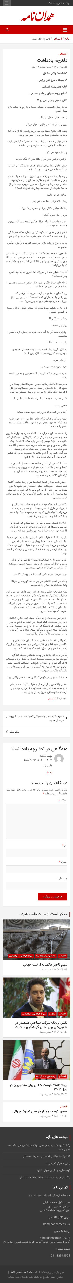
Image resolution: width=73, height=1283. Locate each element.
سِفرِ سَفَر (14, 732)
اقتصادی (62, 956)
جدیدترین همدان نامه (45, 956)
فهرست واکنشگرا (7, 3)
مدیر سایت (45, 67)
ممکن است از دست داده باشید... (42, 914)
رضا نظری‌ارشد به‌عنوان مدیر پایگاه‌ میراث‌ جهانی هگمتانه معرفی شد (39, 1147)
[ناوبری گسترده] (65, 29)
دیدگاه (62, 800)
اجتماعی (63, 54)
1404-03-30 (60, 1032)
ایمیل (63, 862)
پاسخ (49, 772)
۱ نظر (34, 67)
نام (64, 845)
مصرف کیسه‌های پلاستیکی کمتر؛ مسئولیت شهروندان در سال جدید (35, 718)
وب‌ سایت (62, 878)
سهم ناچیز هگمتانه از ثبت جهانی (45, 964)
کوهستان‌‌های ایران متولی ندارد (53, 1170)
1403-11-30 (60, 1116)
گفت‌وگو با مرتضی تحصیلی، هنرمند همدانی (46, 1156)
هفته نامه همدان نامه (22, 1272)
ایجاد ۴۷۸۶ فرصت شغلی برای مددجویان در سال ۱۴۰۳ (38, 1087)
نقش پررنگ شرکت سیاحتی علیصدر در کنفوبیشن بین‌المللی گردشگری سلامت (41, 1025)
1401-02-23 (60, 67)
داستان (51, 699)
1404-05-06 (60, 970)
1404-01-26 (60, 1094)
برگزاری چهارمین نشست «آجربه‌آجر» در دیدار (45, 1177)
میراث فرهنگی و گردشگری (21, 956)
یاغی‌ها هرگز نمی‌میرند (58, 1163)
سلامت (52, 1014)
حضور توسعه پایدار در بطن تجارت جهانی (40, 1111)
